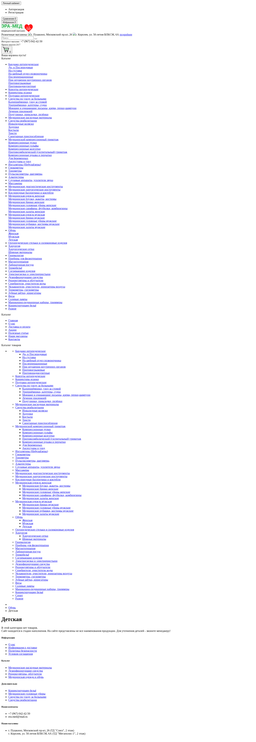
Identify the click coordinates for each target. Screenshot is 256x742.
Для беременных (18, 158)
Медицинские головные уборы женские (32, 205)
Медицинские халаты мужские (26, 227)
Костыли (13, 130)
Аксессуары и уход (19, 161)
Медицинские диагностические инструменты (35, 186)
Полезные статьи (18, 332)
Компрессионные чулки (22, 142)
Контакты (14, 339)
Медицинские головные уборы (26, 693)
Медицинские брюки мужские (26, 217)
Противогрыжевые (19, 83)
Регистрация (15, 12)
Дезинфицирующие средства (25, 277)
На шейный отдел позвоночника (27, 73)
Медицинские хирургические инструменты (34, 189)
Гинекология (16, 255)
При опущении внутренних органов (30, 79)
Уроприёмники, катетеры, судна (27, 105)
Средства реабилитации (22, 120)
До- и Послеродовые (20, 67)
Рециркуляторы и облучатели (25, 280)
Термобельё (15, 267)
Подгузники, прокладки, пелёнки (28, 114)
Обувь (12, 230)
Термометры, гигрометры (23, 289)
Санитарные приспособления (26, 136)
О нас (11, 323)
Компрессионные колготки (24, 148)
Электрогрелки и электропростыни (29, 274)
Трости (12, 133)
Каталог (5, 660)
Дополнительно (9, 683)
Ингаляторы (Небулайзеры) (24, 164)
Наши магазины (18, 336)
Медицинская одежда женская (26, 195)
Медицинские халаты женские (26, 211)
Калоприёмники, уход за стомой (27, 101)
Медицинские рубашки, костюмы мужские (34, 224)
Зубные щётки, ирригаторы (24, 292)
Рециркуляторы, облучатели (25, 673)
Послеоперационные (20, 76)
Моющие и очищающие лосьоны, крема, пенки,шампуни (42, 108)
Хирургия (14, 245)
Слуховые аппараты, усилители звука (30, 180)
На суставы (15, 70)
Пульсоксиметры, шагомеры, (25, 173)
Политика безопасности (22, 650)
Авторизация (16, 9)
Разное (12, 308)
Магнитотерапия (18, 261)
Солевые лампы (17, 299)
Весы (11, 296)
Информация (8, 637)
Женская (13, 233)
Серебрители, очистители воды (27, 283)
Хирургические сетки (21, 249)
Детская (13, 239)
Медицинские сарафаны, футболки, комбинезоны (38, 208)
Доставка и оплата (19, 326)
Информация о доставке (22, 647)
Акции (12, 329)
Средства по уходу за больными (27, 98)
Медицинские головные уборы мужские (32, 220)
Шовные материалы (20, 252)
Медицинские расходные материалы (30, 117)
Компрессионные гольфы (23, 145)
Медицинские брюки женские (26, 202)
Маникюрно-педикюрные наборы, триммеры (35, 302)
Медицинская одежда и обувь (26, 677)
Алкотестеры (16, 177)
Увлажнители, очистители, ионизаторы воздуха (36, 286)
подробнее (126, 34)
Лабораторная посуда (21, 264)
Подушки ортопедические (24, 95)
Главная (13, 320)
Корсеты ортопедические (23, 89)
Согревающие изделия (21, 271)
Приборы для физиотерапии (25, 258)
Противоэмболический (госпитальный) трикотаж (37, 152)
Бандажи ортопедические (23, 64)
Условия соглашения (20, 653)
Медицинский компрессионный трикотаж (33, 139)
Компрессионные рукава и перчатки (30, 155)
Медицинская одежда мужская (26, 214)
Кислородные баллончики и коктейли (31, 192)
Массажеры (15, 183)
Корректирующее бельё (22, 305)
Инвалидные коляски (21, 123)
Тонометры (15, 170)
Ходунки (13, 126)
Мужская (13, 236)
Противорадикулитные (22, 86)
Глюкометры (15, 167)
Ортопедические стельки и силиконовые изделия (37, 242)
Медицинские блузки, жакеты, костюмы (32, 199)
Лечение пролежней (20, 111)
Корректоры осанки (20, 92)
